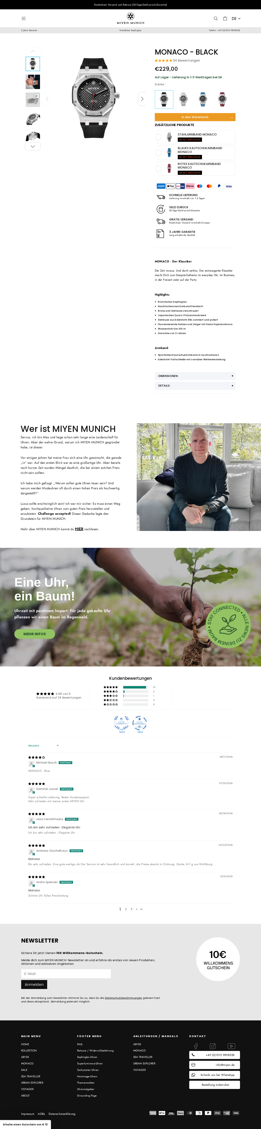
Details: (164, 386)
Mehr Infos (34, 633)
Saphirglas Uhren (87, 1057)
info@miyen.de (225, 1065)
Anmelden (34, 984)
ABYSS (25, 1057)
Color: (160, 84)
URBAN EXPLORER (32, 1083)
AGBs (41, 1114)
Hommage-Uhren (87, 1076)
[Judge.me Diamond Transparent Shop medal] (139, 723)
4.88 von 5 (63, 694)
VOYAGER (27, 1089)
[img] (36, 757)
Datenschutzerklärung (62, 1114)
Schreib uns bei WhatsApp (218, 1075)
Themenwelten (86, 1083)
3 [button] (131, 909)
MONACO (27, 1063)
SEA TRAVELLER (30, 1076)
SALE (24, 1070)
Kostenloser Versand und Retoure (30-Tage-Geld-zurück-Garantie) (130, 4)
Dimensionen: (168, 376)
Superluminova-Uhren (90, 1063)
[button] (142, 99)
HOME (25, 1044)
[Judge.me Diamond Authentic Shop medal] (121, 723)
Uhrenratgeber (85, 1089)
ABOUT (25, 1096)
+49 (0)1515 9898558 (220, 1055)
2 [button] (126, 909)
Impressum (27, 1114)
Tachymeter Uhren (88, 1070)
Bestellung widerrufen (215, 1085)
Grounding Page (87, 1096)
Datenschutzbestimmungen (123, 998)
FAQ (79, 1044)
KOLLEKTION (29, 1051)
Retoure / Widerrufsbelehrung (95, 1051)
